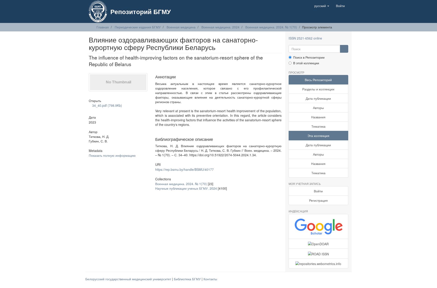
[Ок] (344, 49)
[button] (322, 5)
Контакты (210, 279)
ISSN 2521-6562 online (305, 38)
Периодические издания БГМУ (138, 27)
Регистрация (318, 200)
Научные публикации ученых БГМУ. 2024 (186, 188)
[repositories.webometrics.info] (318, 263)
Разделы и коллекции (318, 89)
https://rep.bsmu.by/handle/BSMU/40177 (184, 169)
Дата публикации (318, 98)
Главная (103, 27)
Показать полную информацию (112, 155)
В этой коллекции (306, 63)
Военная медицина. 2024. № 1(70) (271, 27)
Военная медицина (181, 27)
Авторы (318, 107)
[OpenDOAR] (318, 244)
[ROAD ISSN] (318, 253)
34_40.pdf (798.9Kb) (106, 105)
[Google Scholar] (318, 226)
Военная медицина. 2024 (220, 27)
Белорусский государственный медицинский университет (128, 279)
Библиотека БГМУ (188, 279)
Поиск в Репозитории (309, 57)
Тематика (318, 126)
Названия (318, 117)
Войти (318, 191)
